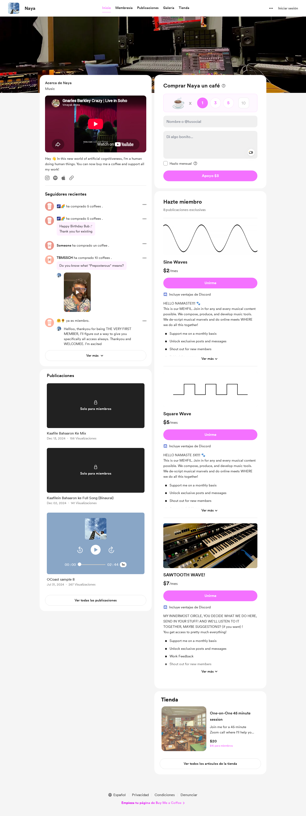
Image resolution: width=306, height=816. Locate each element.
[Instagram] (47, 178)
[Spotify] (55, 178)
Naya (30, 8)
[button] (106, 8)
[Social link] (71, 178)
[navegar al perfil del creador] (13, 8)
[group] (210, 294)
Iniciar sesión (288, 8)
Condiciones (165, 795)
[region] (210, 131)
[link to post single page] (95, 412)
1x (123, 564)
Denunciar (189, 795)
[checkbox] (177, 163)
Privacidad (140, 795)
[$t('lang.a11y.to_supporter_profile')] (59, 275)
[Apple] (63, 178)
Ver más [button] (207, 359)
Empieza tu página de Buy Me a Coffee (151, 803)
